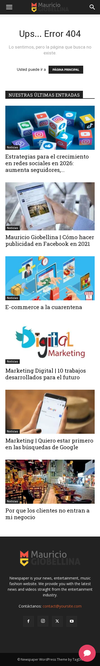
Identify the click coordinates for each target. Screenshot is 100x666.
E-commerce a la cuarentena (43, 307)
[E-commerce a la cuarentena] (50, 278)
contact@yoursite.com (62, 606)
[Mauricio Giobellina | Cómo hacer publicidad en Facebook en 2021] (50, 206)
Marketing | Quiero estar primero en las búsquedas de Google (49, 444)
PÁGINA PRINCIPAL (66, 70)
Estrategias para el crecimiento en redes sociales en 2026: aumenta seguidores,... (47, 163)
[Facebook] (28, 621)
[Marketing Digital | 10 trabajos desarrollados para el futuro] (50, 342)
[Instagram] (43, 621)
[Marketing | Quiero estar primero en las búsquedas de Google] (50, 412)
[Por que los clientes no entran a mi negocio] (50, 482)
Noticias (12, 147)
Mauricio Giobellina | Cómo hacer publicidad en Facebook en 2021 (49, 240)
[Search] (92, 7)
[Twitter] (57, 621)
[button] (9, 7)
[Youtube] (71, 621)
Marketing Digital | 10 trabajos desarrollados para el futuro (45, 374)
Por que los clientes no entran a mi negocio (47, 514)
